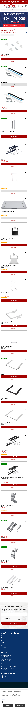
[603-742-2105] (22, 6)
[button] (2, 6)
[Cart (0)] (25, 6)
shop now (6, 25)
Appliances (8, 29)
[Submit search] (24, 10)
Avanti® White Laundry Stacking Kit (7, 211)
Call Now (15, 2)
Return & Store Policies (6, 649)
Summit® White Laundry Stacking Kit (7, 346)
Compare (14, 61)
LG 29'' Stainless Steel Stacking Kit (7, 422)
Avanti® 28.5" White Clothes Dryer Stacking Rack (9, 184)
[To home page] (10, 6)
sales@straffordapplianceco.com (11, 660)
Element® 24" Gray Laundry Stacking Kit (8, 238)
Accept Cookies (20, 705)
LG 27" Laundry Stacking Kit (6, 397)
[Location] (18, 6)
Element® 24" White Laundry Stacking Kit (8, 265)
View (14, 84)
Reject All (8, 705)
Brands (2, 637)
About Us (3, 642)
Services (3, 640)
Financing (3, 644)
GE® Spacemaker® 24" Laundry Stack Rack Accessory (11, 292)
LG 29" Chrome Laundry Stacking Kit (7, 131)
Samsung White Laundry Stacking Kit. (7, 587)
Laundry (13, 29)
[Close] (25, 691)
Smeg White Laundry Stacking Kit (7, 321)
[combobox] (20, 35)
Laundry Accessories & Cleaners (7, 30)
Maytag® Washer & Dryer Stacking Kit (7, 53)
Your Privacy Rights (14, 701)
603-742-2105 (8, 659)
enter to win (21, 25)
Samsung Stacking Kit (5, 533)
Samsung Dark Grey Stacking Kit (7, 505)
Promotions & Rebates (6, 639)
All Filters (8, 35)
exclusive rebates (13, 25)
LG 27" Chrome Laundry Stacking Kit (7, 371)
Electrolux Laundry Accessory (6, 79)
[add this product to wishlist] (25, 40)
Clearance (3, 645)
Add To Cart (14, 59)
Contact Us (3, 647)
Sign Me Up (14, 623)
